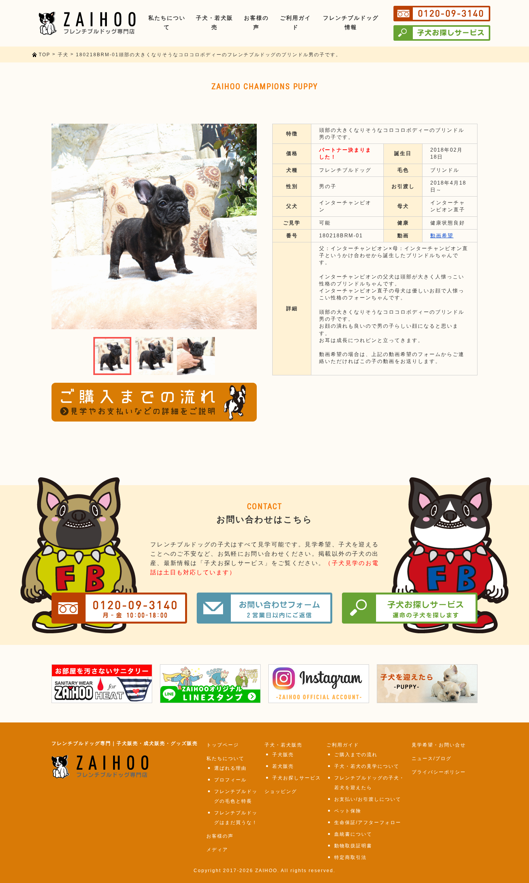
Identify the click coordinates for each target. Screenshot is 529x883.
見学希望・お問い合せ (439, 745)
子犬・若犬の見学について (366, 766)
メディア (217, 849)
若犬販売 (283, 766)
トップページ (222, 745)
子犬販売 (283, 754)
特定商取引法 (350, 857)
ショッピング (280, 791)
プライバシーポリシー (439, 772)
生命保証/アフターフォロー (367, 822)
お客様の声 (220, 836)
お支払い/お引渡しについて (367, 799)
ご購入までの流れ (356, 754)
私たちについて (225, 758)
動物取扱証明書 (353, 845)
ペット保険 (347, 811)
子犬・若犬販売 (283, 745)
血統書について (353, 834)
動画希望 (441, 235)
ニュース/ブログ (432, 758)
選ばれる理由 (230, 768)
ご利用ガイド (342, 745)
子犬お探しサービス (296, 778)
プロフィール (230, 780)
